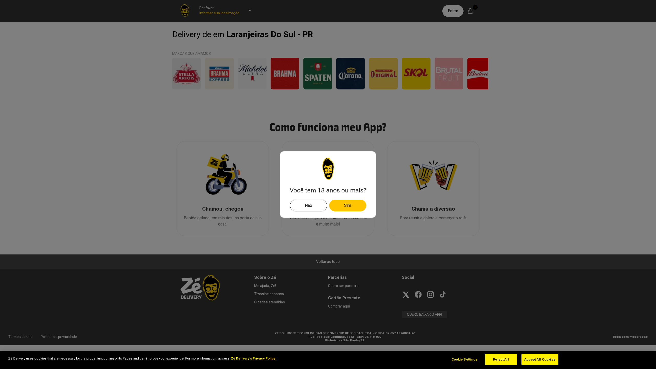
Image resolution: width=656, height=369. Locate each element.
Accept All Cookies (540, 359)
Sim (347, 205)
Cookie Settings (465, 359)
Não (308, 205)
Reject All (501, 359)
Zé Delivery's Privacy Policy (253, 358)
